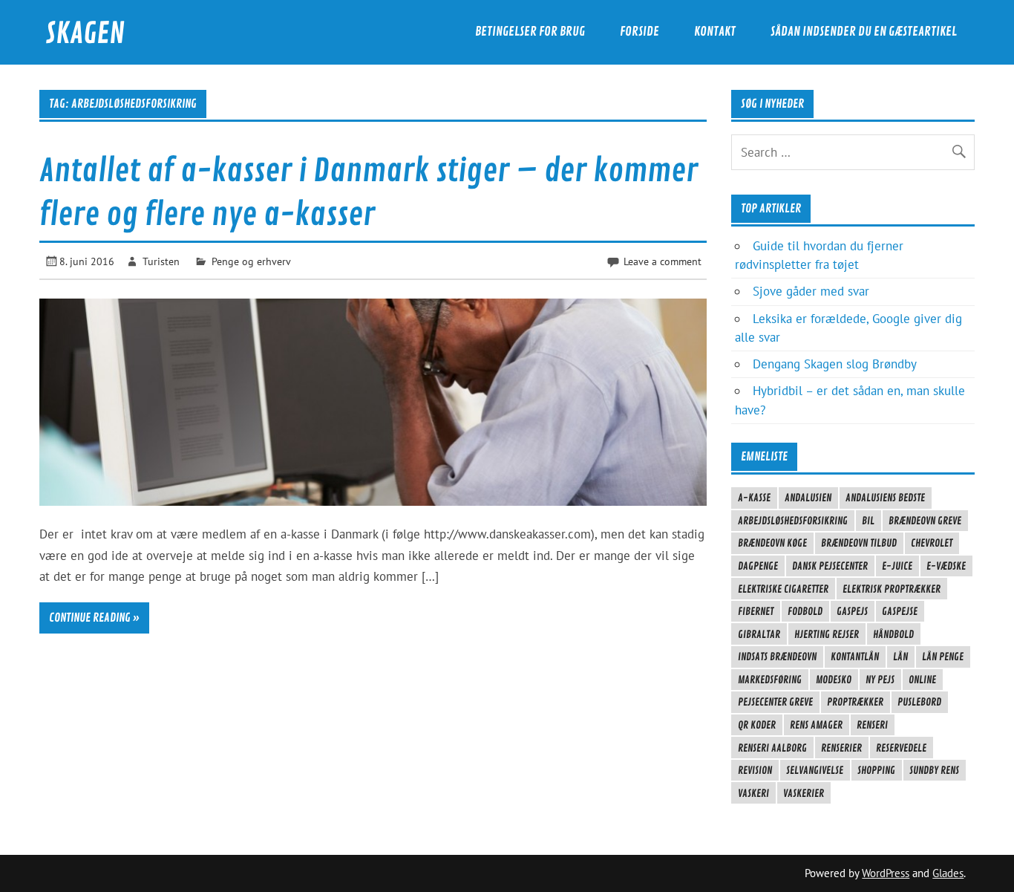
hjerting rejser (826, 634)
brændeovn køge (772, 543)
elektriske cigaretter (783, 589)
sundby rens (934, 770)
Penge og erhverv (251, 261)
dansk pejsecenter (830, 566)
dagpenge (758, 566)
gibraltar (759, 634)
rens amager (816, 725)
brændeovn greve (925, 520)
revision (755, 770)
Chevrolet (931, 543)
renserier (841, 748)
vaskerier (803, 793)
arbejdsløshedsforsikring (793, 520)
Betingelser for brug (530, 31)
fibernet (755, 611)
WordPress (885, 873)
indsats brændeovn (777, 656)
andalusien (808, 497)
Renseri (872, 725)
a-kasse (754, 497)
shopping (876, 770)
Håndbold (893, 634)
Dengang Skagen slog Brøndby (835, 364)
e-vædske (946, 566)
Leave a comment (662, 261)
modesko (833, 679)
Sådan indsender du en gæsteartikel (864, 31)
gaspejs (852, 611)
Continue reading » (94, 618)
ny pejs (880, 679)
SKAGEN (85, 34)
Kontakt (715, 31)
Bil (868, 520)
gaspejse (899, 611)
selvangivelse (814, 770)
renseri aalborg (772, 748)
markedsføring (770, 679)
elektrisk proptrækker (892, 589)
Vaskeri (753, 793)
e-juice (897, 566)
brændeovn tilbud (859, 543)
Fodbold (805, 611)
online (922, 679)
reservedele (901, 748)
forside (639, 31)
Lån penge (943, 656)
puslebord (919, 702)
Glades (948, 873)
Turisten (161, 261)
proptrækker (855, 702)
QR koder (757, 725)
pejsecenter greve (775, 702)
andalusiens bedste (885, 497)
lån (900, 656)
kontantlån (855, 656)
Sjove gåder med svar (811, 291)
